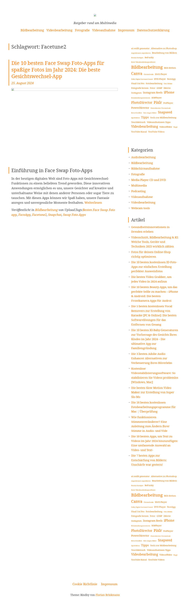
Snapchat (54, 215)
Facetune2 (39, 215)
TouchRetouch (138, 122)
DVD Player (160, 79)
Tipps (145, 117)
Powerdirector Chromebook (160, 108)
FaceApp (24, 215)
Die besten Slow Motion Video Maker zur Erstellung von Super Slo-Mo (152, 392)
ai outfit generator (140, 48)
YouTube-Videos (156, 131)
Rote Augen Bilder (149, 113)
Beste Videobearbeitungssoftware (143, 62)
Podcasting (138, 191)
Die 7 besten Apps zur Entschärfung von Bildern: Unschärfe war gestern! (149, 460)
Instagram (136, 92)
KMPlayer (157, 97)
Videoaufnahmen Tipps (159, 122)
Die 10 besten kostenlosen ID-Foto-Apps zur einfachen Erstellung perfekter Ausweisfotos (154, 266)
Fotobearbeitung (154, 83)
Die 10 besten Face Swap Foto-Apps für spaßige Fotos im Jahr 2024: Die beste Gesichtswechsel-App (57, 69)
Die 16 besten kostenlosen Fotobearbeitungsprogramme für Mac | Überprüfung (153, 406)
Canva (136, 73)
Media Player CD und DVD (148, 180)
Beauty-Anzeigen (137, 58)
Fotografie (82, 30)
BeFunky (149, 57)
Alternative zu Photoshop (164, 48)
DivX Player (161, 74)
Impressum (126, 30)
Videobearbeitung (59, 30)
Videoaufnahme (103, 30)
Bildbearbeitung (32, 30)
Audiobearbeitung (143, 157)
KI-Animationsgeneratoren (140, 98)
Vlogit (175, 127)
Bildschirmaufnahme (145, 168)
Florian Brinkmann (108, 595)
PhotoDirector (141, 102)
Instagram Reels (152, 92)
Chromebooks (149, 74)
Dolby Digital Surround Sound (142, 79)
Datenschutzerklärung (153, 30)
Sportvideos (135, 118)
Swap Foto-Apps (74, 215)
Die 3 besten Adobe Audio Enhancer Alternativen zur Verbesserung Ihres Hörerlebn (151, 358)
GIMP (159, 88)
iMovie (167, 88)
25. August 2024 (22, 83)
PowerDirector (140, 107)
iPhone (169, 92)
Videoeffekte (165, 126)
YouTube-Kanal (139, 131)
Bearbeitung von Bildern (164, 52)
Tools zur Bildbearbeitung (163, 117)
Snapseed (165, 112)
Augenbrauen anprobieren (141, 53)
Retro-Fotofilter (136, 113)
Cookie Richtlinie (84, 584)
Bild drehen (170, 67)
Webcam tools (140, 208)
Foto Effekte (168, 84)
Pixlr (158, 102)
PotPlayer (168, 102)
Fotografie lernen (140, 88)
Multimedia (139, 185)
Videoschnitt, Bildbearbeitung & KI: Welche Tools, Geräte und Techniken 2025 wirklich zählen (154, 241)
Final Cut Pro (137, 83)
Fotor (152, 88)
